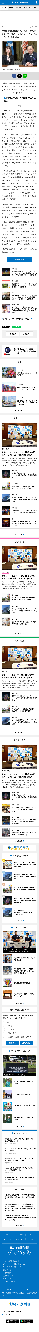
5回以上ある (11, 1033)
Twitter (16, 1252)
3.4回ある (10, 1029)
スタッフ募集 (7, 1279)
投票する (12, 1043)
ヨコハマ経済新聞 (20, 2)
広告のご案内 (7, 1273)
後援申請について (8, 1276)
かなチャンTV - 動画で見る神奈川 (16, 319)
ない (8, 1022)
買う (25, 7)
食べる (11, 7)
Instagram (22, 1252)
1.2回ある (10, 1026)
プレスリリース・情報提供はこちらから (15, 1264)
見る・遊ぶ (18, 7)
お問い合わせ (7, 1270)
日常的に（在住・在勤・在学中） (19, 1037)
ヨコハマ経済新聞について (11, 1261)
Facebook (10, 1252)
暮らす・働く (33, 7)
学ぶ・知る (5, 27)
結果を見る (26, 1043)
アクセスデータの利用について (12, 1267)
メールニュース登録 (9, 1282)
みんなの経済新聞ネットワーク (19, 1304)
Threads (28, 1252)
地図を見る (19, 259)
